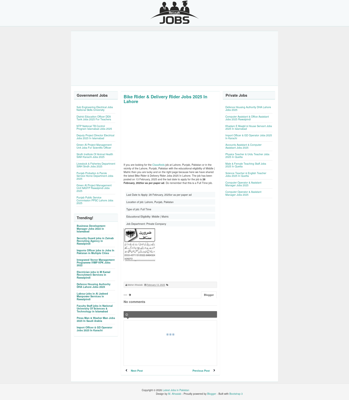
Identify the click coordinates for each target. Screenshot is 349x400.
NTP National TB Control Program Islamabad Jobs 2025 (94, 127)
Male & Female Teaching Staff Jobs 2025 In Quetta (245, 165)
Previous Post (201, 370)
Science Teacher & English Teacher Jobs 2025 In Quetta (245, 174)
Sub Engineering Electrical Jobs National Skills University (95, 108)
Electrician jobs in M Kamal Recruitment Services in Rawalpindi (93, 274)
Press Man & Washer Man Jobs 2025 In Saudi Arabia (96, 319)
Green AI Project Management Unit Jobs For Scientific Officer (94, 146)
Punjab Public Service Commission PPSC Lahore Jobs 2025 (95, 200)
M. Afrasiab (174, 393)
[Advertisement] (174, 58)
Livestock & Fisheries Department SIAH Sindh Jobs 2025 (96, 165)
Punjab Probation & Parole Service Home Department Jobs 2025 (95, 175)
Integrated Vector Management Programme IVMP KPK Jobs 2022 (96, 262)
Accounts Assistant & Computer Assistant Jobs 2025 (243, 146)
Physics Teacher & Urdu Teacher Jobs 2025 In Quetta (247, 155)
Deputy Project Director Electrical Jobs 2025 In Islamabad (95, 136)
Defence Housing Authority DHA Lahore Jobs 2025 (94, 285)
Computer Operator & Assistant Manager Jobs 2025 (243, 184)
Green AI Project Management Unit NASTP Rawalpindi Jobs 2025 (94, 188)
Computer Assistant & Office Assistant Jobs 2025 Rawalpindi (247, 118)
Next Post (137, 370)
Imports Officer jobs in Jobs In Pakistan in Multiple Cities (95, 251)
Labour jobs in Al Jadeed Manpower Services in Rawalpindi (92, 296)
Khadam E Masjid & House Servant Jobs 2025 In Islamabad (248, 127)
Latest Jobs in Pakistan (176, 390)
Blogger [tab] (209, 295)
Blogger (211, 393)
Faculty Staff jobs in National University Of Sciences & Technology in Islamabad (95, 308)
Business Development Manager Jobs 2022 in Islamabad (91, 228)
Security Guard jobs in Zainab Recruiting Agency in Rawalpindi (95, 241)
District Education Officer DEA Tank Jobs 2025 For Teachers (94, 118)
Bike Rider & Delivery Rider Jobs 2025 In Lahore (165, 98)
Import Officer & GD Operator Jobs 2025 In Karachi (94, 328)
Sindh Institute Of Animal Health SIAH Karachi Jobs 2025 (95, 155)
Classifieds (158, 164)
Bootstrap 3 (236, 393)
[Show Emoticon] (126, 314)
